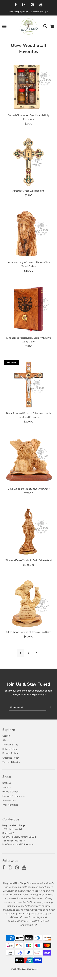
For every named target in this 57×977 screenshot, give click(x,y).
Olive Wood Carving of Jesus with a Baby (28, 631)
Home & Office (10, 791)
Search (6, 735)
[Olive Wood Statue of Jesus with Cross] (28, 459)
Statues (6, 782)
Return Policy (9, 749)
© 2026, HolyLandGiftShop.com (24, 969)
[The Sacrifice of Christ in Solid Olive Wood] (28, 531)
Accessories (9, 800)
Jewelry (6, 787)
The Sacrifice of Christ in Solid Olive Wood (29, 560)
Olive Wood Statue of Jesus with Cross (29, 488)
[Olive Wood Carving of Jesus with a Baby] (28, 603)
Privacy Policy (10, 753)
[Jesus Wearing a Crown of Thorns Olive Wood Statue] (28, 233)
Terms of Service (11, 762)
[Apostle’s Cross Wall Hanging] (28, 161)
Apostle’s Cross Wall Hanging (28, 190)
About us (7, 740)
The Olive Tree (10, 744)
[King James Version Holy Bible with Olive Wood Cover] (28, 309)
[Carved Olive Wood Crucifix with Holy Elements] (28, 86)
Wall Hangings (10, 804)
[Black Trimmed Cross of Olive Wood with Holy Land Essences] (28, 384)
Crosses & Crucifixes (13, 795)
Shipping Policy (10, 757)
